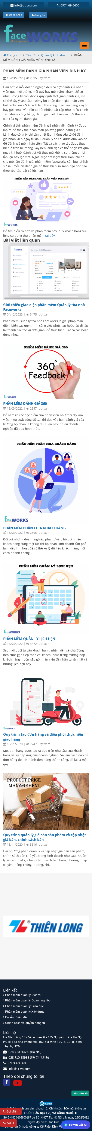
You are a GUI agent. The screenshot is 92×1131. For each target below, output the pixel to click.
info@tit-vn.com (25, 5)
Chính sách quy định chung (26, 1108)
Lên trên (79, 1093)
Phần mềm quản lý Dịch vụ (23, 994)
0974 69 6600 (69, 5)
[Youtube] (17, 1083)
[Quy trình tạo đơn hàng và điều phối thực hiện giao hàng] (46, 701)
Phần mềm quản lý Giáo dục (24, 1006)
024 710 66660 (19, 1052)
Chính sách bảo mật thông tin (67, 1108)
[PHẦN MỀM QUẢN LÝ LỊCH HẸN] (46, 598)
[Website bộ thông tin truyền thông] (46, 1103)
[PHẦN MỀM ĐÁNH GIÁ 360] (46, 371)
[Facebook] (6, 1082)
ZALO (10, 1123)
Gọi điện (12, 1111)
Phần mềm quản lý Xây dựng (25, 1011)
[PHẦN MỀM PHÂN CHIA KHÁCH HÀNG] (46, 480)
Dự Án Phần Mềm (17, 1017)
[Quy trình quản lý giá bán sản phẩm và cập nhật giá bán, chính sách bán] (46, 801)
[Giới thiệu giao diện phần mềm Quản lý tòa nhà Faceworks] (46, 271)
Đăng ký (40, 15)
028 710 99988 (19, 1057)
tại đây (50, 236)
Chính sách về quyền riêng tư (25, 1022)
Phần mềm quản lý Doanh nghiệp (27, 1000)
